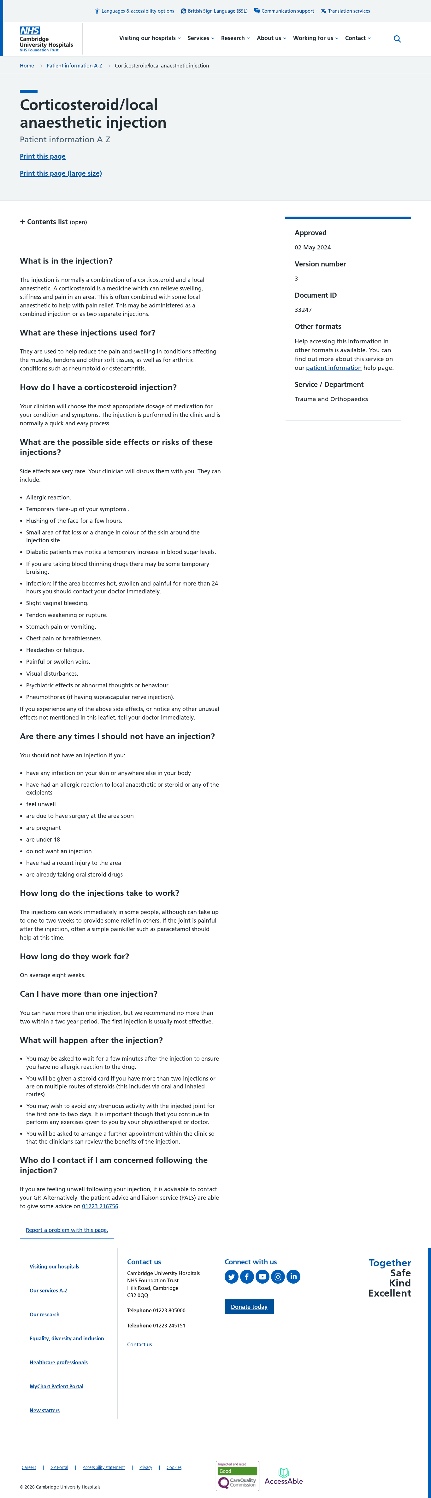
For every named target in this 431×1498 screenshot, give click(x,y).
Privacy (145, 1467)
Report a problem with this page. (67, 1230)
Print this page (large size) (61, 173)
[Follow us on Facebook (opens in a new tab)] (248, 1278)
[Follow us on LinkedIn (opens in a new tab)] (294, 1278)
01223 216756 (100, 1206)
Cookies (174, 1467)
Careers (29, 1467)
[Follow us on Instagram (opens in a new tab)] (278, 1278)
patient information (334, 367)
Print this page (43, 156)
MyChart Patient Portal (56, 1386)
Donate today (249, 1306)
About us (269, 38)
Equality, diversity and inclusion (67, 1338)
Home (27, 65)
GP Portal (59, 1467)
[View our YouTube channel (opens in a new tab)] (263, 1278)
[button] (134, 11)
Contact (355, 38)
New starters (45, 1410)
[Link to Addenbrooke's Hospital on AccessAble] (284, 1476)
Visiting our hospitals (147, 38)
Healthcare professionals (59, 1362)
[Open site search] (397, 39)
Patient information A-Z (74, 65)
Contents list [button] (53, 221)
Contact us (139, 1344)
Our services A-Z (49, 1290)
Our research (45, 1314)
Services (198, 38)
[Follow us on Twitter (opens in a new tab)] (232, 1278)
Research (233, 38)
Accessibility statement (104, 1467)
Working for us (313, 38)
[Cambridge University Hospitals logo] (51, 39)
